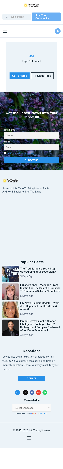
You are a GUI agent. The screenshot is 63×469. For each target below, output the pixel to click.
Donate (31, 378)
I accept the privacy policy (21, 153)
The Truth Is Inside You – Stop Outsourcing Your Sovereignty (38, 270)
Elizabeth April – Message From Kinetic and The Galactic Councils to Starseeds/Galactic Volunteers (40, 288)
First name (9, 129)
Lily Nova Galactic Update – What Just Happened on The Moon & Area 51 (39, 306)
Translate (41, 413)
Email (7, 141)
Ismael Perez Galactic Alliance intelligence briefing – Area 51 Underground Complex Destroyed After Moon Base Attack (40, 326)
